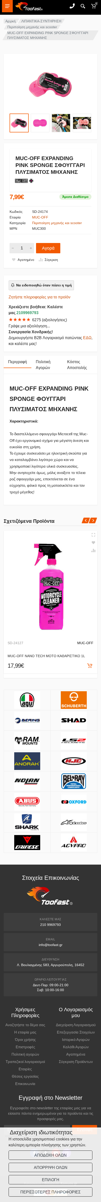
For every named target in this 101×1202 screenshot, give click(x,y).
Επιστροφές (25, 1047)
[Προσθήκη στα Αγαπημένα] (93, 543)
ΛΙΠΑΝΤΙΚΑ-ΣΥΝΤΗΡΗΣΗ (41, 21)
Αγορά (48, 248)
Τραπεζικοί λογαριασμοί (25, 1062)
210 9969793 (50, 925)
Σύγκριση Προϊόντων (76, 1062)
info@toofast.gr (51, 945)
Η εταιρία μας (25, 1032)
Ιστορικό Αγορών (76, 1039)
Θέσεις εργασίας (25, 1076)
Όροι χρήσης (25, 1039)
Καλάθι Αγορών (76, 1047)
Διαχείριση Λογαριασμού (76, 1025)
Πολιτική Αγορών (43, 365)
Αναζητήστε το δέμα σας (25, 1025)
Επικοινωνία (25, 1084)
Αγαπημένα (75, 1054)
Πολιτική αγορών (25, 1054)
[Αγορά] (89, 665)
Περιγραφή (17, 362)
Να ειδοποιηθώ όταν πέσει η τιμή (44, 285)
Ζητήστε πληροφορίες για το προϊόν (39, 297)
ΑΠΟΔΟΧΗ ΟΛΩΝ (50, 1155)
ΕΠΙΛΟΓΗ (50, 1180)
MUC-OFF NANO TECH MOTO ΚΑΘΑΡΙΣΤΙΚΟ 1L (46, 656)
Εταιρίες (25, 1069)
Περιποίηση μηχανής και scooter (32, 27)
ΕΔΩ (87, 338)
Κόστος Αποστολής (77, 365)
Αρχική (10, 21)
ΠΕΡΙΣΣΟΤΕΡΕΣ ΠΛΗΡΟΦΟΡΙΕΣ (50, 1192)
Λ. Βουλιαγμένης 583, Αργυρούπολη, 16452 (50, 965)
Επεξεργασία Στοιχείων (76, 1032)
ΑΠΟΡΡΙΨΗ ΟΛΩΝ (50, 1167)
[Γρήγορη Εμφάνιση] (93, 535)
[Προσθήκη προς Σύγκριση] (93, 550)
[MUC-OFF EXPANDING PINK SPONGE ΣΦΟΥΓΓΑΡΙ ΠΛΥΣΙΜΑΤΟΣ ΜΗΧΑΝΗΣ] (50, 84)
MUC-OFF (40, 217)
